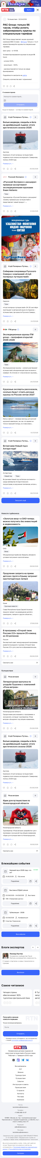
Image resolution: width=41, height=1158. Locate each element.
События (20, 1081)
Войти (29, 10)
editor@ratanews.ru (20, 1127)
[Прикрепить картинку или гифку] (20, 100)
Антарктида (7, 473)
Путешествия (12, 19)
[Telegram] (23, 1060)
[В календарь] (30, 881)
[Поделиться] (14, 86)
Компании (20, 1100)
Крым (5, 603)
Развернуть (7, 164)
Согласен (20, 1153)
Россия (5, 639)
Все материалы (20, 1066)
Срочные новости (10, 606)
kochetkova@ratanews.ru (20, 1107)
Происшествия (20, 1087)
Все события (20, 934)
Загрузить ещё (20, 500)
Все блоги (20, 972)
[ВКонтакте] (27, 1060)
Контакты (20, 1094)
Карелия (6, 301)
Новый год (8, 476)
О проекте (20, 1091)
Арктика (6, 152)
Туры (6, 194)
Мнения (20, 1072)
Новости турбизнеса (10, 513)
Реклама (20, 1097)
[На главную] (8, 10)
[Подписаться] (35, 117)
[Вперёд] (38, 947)
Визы (6, 551)
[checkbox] (4, 1038)
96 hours (24, 42)
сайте (25, 75)
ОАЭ (4, 548)
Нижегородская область (12, 712)
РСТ (20, 1069)
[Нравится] (4, 86)
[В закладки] (7, 86)
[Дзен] (14, 1060)
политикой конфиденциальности (22, 1040)
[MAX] (18, 1060)
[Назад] (33, 947)
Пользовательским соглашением (20, 1149)
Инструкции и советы (20, 1084)
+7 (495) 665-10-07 (20, 1112)
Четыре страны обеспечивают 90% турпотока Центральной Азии (16, 995)
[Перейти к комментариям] (11, 86)
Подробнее (15, 881)
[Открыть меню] (38, 10)
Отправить (21, 1034)
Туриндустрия (20, 1075)
